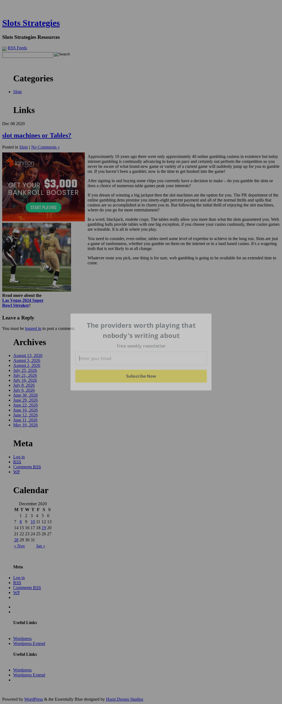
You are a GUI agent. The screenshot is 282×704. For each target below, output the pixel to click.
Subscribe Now (141, 376)
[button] (141, 330)
